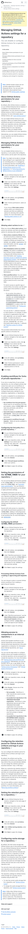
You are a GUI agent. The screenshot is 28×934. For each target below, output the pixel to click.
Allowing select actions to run (13, 216)
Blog (15, 928)
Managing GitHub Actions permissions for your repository (12, 145)
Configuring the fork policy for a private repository (12, 428)
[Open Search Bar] (22, 2)
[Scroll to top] (24, 930)
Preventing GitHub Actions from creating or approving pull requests (14, 574)
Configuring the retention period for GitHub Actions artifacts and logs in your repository (12, 744)
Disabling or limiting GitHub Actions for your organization (14, 167)
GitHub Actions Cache (19, 888)
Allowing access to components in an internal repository (12, 634)
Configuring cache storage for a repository (12, 839)
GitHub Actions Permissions (9, 667)
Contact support (7, 914)
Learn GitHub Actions (19, 115)
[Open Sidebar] (2, 7)
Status (22, 927)
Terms (13, 927)
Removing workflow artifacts (10, 787)
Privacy (18, 927)
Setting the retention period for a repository (13, 793)
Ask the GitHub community (9, 911)
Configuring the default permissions (11, 523)
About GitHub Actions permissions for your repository (10, 99)
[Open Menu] (25, 2)
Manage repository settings (17, 5)
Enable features (7, 7)
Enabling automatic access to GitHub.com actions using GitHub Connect (15, 257)
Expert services (9, 928)
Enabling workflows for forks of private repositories (13, 377)
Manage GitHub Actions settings (11, 8)
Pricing (3, 928)
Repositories (7, 5)
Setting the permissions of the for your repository (13, 474)
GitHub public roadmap (18, 91)
